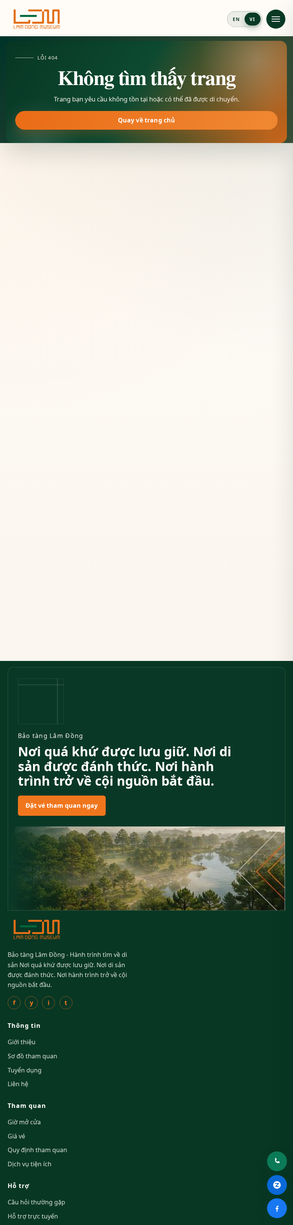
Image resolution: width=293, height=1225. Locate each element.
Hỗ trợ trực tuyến (33, 1216)
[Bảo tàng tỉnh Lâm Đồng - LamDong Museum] (37, 19)
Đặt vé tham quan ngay (62, 805)
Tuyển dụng (25, 1070)
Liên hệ (18, 1084)
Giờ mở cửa (24, 1122)
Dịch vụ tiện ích (30, 1164)
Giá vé (16, 1136)
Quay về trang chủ (146, 120)
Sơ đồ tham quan (32, 1056)
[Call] (277, 1161)
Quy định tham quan (37, 1150)
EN (236, 19)
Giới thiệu (21, 1042)
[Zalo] (277, 1185)
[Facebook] (277, 1208)
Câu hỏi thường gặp (36, 1202)
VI (252, 19)
